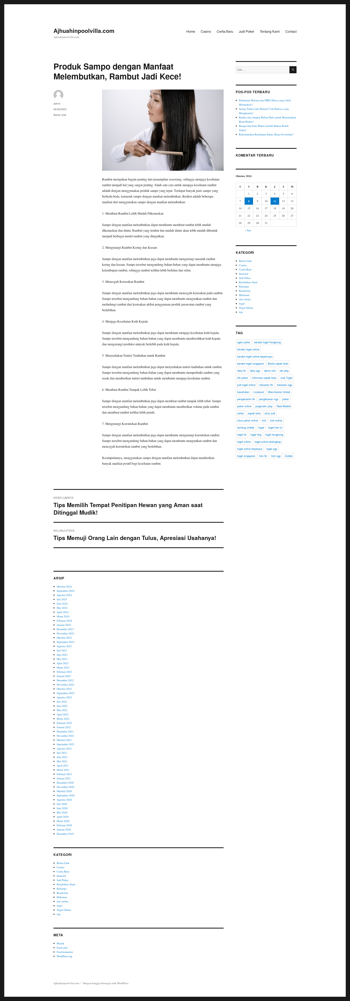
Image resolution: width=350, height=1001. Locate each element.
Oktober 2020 (64, 791)
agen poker (243, 342)
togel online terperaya (249, 449)
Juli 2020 (62, 804)
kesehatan (243, 392)
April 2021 (63, 765)
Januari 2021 (64, 778)
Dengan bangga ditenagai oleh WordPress (105, 983)
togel (59, 905)
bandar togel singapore (250, 363)
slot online (62, 901)
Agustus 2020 (64, 799)
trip (59, 914)
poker (285, 399)
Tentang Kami (270, 31)
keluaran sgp (284, 385)
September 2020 (66, 795)
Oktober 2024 (64, 586)
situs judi (270, 413)
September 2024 (66, 591)
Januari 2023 (64, 676)
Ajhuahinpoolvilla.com (83, 30)
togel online (244, 442)
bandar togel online (248, 349)
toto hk (263, 456)
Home (190, 31)
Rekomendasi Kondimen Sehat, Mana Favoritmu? (266, 134)
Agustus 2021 (64, 748)
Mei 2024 (62, 608)
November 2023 (65, 633)
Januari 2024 (64, 625)
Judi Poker (246, 31)
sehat (240, 413)
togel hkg (256, 434)
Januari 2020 (64, 829)
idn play (284, 371)
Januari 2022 (64, 727)
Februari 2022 (64, 723)
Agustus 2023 (64, 646)
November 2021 (65, 736)
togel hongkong (274, 434)
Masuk (60, 943)
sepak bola (254, 413)
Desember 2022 (65, 680)
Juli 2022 (62, 701)
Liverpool (258, 392)
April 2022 (63, 714)
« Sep (248, 230)
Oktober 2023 (64, 637)
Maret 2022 (63, 718)
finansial (61, 876)
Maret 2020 (63, 821)
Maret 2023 (63, 667)
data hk (241, 371)
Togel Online (64, 910)
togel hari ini (275, 427)
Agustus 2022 (64, 697)
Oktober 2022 (64, 689)
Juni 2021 (62, 757)
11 (274, 201)
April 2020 (63, 817)
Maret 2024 (63, 616)
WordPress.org (64, 956)
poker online (244, 406)
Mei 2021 (62, 761)
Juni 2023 (62, 655)
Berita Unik (59, 115)
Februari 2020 (64, 825)
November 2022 (65, 684)
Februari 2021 (64, 774)
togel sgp (271, 449)
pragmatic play (264, 406)
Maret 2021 (63, 770)
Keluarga (62, 888)
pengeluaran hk (246, 399)
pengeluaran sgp (268, 399)
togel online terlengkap (268, 442)
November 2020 (65, 787)
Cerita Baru (225, 31)
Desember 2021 (65, 731)
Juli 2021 (62, 753)
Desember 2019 (65, 834)
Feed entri (62, 947)
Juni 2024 (62, 603)
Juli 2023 (62, 650)
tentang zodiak (245, 427)
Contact (291, 31)
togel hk (241, 434)
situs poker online (247, 420)
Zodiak (289, 456)
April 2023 (63, 663)
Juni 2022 (62, 706)
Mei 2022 (62, 710)
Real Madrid (284, 406)
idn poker (242, 378)
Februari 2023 (64, 672)
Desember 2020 (65, 782)
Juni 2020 (62, 808)
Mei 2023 (62, 659)
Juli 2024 (62, 599)
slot (264, 420)
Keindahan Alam (66, 884)
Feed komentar (65, 952)
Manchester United (279, 392)
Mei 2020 (62, 812)
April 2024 (63, 612)
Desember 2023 (65, 629)
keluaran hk (266, 385)
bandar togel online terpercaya (254, 356)
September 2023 (66, 642)
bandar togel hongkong (267, 342)
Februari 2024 (64, 620)
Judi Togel (286, 378)
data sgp (255, 371)
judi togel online (246, 385)
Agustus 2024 (64, 595)
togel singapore (246, 456)
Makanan (62, 897)
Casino (206, 31)
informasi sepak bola (264, 378)
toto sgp (276, 456)
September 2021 (66, 744)
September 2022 (66, 693)
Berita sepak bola (278, 363)
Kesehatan (62, 893)
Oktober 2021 (64, 740)
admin (57, 103)
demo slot (270, 371)
